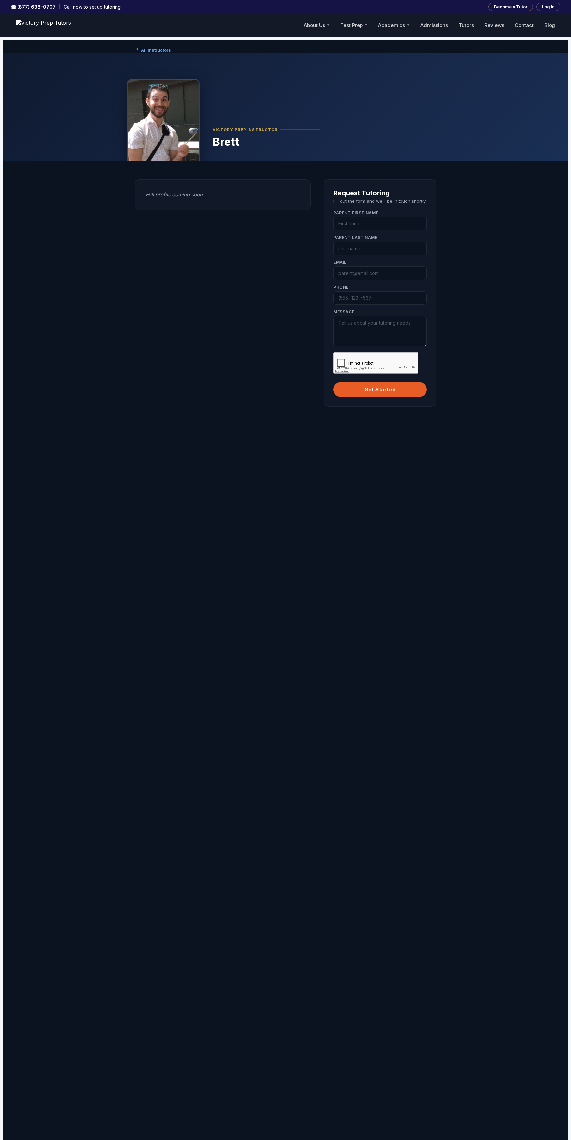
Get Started (380, 389)
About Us (314, 25)
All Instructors (155, 50)
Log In (548, 6)
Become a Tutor (510, 6)
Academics (391, 25)
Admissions (434, 25)
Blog (549, 25)
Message (343, 311)
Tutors (466, 25)
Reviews (494, 25)
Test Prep (351, 25)
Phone (341, 287)
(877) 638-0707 (33, 7)
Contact (524, 25)
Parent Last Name (355, 237)
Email (340, 262)
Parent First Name (355, 212)
